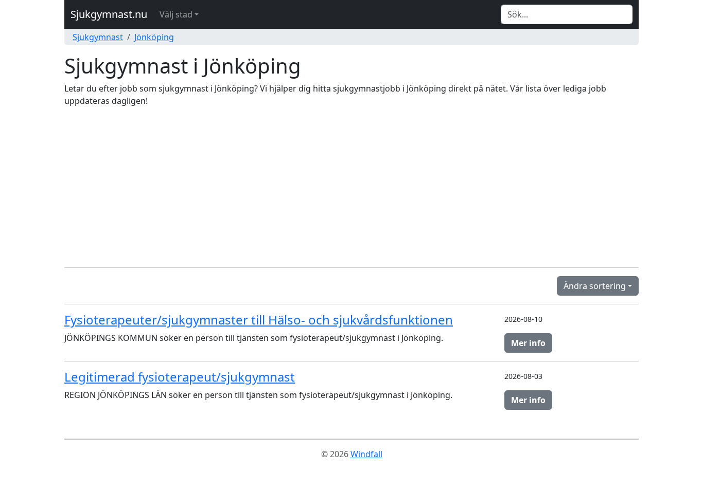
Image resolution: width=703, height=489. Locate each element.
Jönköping (154, 37)
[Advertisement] (351, 187)
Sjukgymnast (98, 37)
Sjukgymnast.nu (109, 14)
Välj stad (176, 14)
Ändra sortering (595, 286)
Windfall (366, 454)
